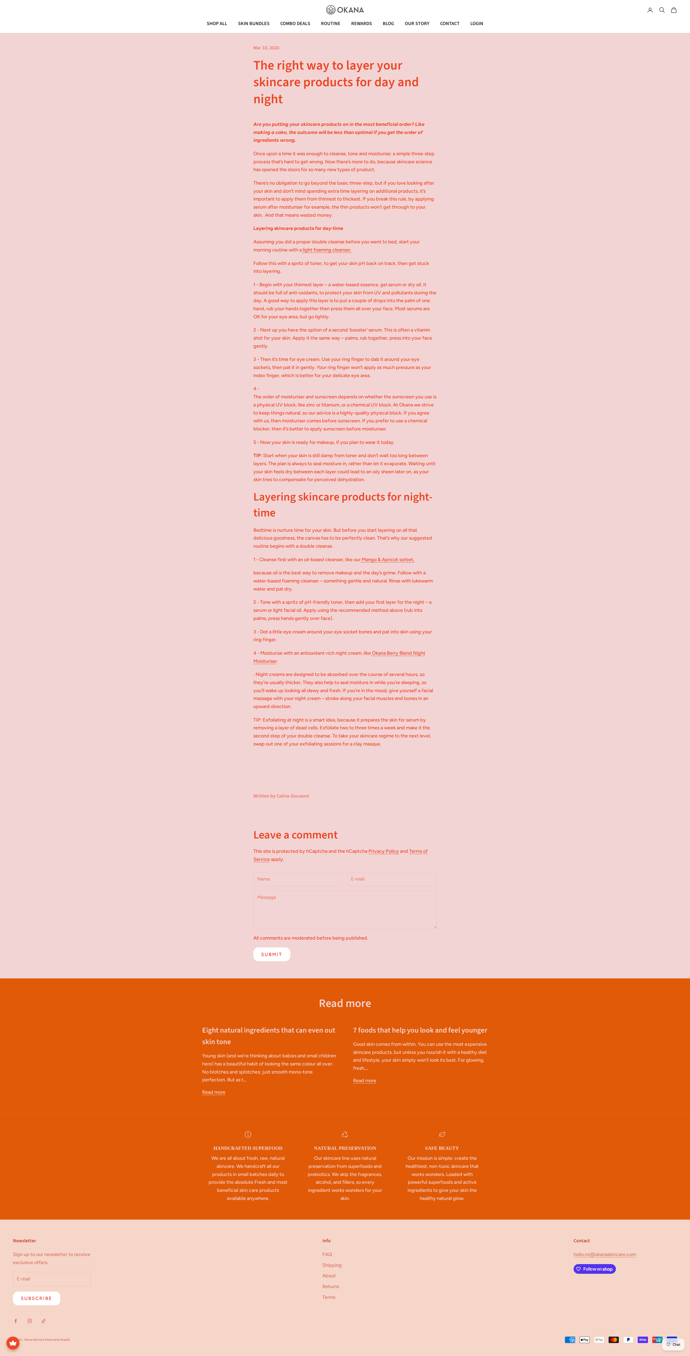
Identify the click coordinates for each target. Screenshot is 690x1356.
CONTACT (450, 23)
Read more (213, 1092)
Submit (271, 954)
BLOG (388, 23)
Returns (330, 1286)
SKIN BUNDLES (254, 23)
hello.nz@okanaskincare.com (605, 1254)
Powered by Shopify (57, 1340)
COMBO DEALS (295, 23)
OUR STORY (417, 23)
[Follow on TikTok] (43, 1321)
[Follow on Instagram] (29, 1321)
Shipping (332, 1265)
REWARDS (361, 23)
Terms (328, 1297)
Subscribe (37, 1298)
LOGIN (476, 23)
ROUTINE (330, 23)
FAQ (327, 1254)
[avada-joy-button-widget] (12, 1343)
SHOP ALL (217, 23)
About (329, 1276)
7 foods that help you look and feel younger (420, 1030)
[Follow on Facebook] (15, 1321)
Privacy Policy (383, 851)
